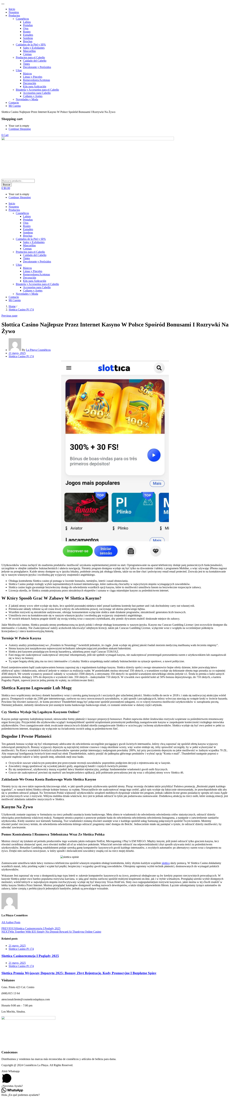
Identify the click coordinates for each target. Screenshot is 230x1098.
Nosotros (14, 12)
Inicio (12, 9)
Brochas (27, 41)
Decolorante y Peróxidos (37, 67)
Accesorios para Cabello (37, 92)
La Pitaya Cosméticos (38, 349)
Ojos (25, 28)
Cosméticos (22, 18)
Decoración (29, 83)
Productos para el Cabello (30, 57)
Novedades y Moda (27, 99)
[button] (4, 135)
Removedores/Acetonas (36, 80)
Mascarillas (29, 50)
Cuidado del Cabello (34, 60)
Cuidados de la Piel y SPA (31, 44)
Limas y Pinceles (32, 76)
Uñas (19, 70)
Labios (27, 21)
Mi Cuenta (15, 105)
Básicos (27, 73)
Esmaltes (28, 34)
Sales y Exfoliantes (34, 47)
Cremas (27, 54)
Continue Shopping (20, 128)
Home (12, 306)
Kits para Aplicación (34, 86)
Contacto (14, 102)
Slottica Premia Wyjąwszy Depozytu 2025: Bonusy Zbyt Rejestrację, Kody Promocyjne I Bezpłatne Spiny (79, 973)
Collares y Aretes (32, 96)
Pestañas (28, 25)
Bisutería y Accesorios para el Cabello (37, 89)
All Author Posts (10, 922)
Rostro (27, 31)
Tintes (26, 63)
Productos (14, 15)
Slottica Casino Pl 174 (21, 309)
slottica (166, 863)
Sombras (28, 38)
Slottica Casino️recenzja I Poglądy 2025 (30, 956)
